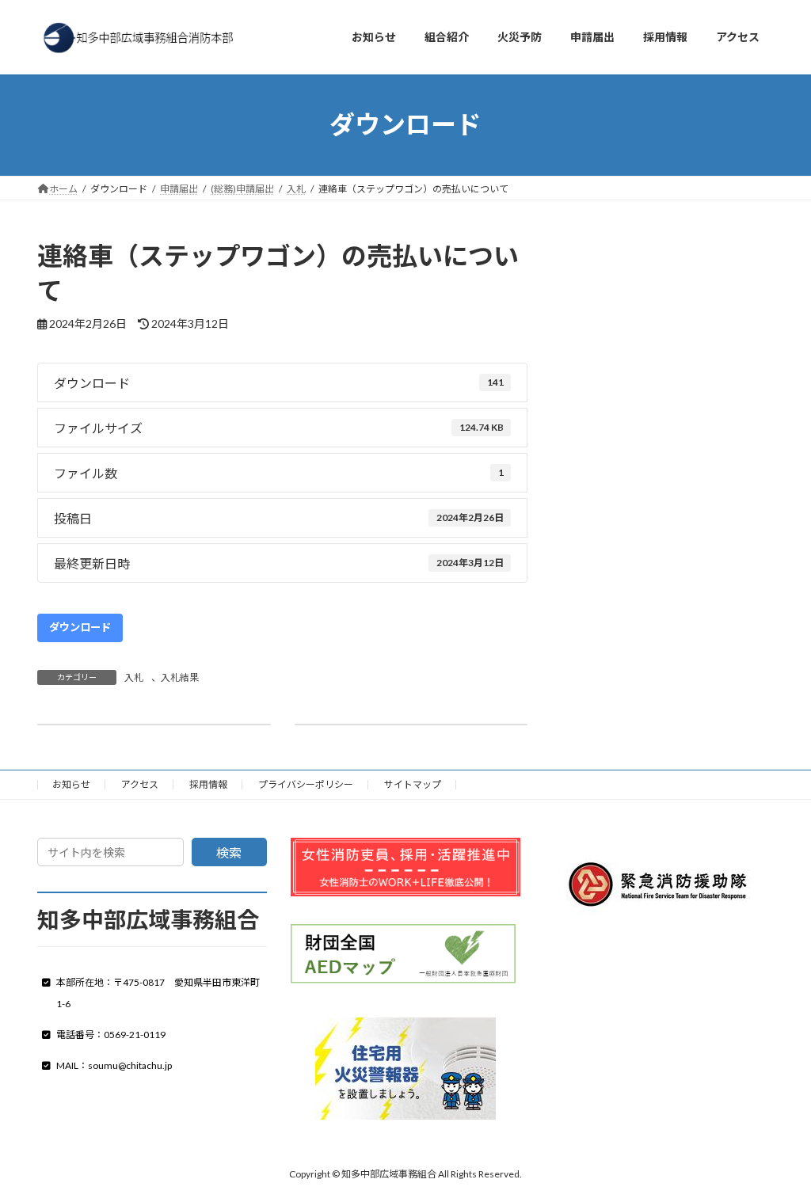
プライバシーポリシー (305, 784)
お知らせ (71, 784)
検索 (229, 852)
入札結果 (180, 677)
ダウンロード (80, 627)
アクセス (139, 784)
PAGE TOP (776, 1150)
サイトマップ (412, 784)
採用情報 (208, 784)
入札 (133, 677)
